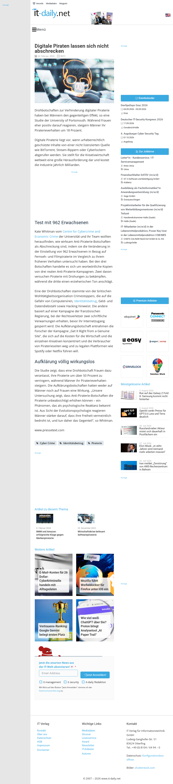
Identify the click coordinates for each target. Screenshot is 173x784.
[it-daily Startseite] (57, 13)
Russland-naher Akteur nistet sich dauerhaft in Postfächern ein (152, 431)
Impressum (43, 745)
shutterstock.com (145, 767)
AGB (39, 741)
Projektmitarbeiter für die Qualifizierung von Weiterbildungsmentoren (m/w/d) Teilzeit (143, 209)
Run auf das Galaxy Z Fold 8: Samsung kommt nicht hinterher (153, 396)
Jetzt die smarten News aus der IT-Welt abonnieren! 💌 (56, 665)
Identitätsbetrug (85, 301)
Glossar (86, 734)
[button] (39, 30)
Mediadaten (88, 730)
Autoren (86, 753)
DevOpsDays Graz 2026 (134, 105)
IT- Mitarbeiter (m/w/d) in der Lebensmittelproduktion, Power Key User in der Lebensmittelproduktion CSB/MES (144, 231)
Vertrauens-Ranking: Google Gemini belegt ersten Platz (53, 630)
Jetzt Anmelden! (96, 674)
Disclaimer (43, 749)
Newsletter (88, 745)
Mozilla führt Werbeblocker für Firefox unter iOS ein (94, 585)
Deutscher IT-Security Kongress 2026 (142, 119)
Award (85, 741)
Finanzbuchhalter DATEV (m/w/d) (139, 174)
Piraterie (97, 443)
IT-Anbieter (88, 749)
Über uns (42, 734)
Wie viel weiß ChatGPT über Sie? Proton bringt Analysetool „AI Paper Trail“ (93, 626)
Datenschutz (44, 738)
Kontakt (41, 730)
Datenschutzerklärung (49, 690)
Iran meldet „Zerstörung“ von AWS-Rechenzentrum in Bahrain (153, 466)
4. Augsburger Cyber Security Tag (140, 133)
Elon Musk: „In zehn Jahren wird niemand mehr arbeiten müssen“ (152, 449)
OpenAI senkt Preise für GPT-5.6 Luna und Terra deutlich (152, 413)
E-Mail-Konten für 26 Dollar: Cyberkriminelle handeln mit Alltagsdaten (53, 581)
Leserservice (89, 738)
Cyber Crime (47, 443)
